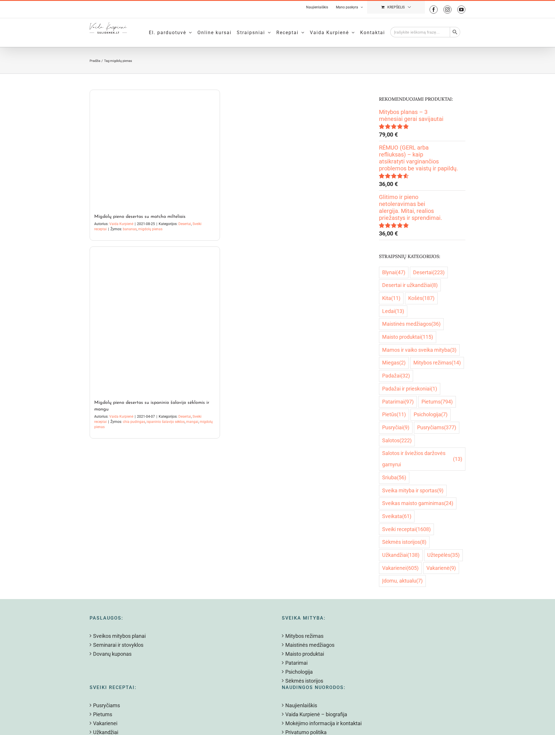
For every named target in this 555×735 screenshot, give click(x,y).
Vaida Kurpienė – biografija (316, 714)
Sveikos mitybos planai (119, 636)
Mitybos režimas (437, 363)
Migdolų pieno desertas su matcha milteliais (140, 216)
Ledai (393, 311)
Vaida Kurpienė (121, 224)
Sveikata (396, 516)
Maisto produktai (407, 337)
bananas (130, 229)
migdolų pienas (150, 229)
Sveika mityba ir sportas (412, 490)
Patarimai (398, 402)
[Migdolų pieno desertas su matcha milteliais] (155, 149)
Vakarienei (400, 568)
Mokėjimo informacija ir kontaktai (323, 723)
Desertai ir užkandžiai (410, 285)
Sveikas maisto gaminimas (417, 503)
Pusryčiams (436, 427)
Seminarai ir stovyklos (118, 645)
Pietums (437, 402)
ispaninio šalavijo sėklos (166, 422)
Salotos (397, 440)
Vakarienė (441, 568)
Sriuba (394, 477)
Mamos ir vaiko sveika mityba (419, 350)
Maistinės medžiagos (411, 324)
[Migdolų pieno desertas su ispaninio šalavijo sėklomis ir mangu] (155, 320)
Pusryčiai (395, 427)
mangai (192, 422)
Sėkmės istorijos (404, 542)
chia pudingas (134, 422)
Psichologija (430, 414)
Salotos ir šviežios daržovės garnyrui (422, 458)
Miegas (394, 363)
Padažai (396, 376)
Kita (391, 298)
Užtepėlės (443, 555)
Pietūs (394, 414)
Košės (421, 298)
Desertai (184, 224)
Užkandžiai (400, 555)
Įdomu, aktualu (402, 581)
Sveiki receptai (406, 529)
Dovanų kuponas (112, 654)
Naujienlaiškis (301, 705)
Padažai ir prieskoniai (409, 389)
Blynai (393, 272)
